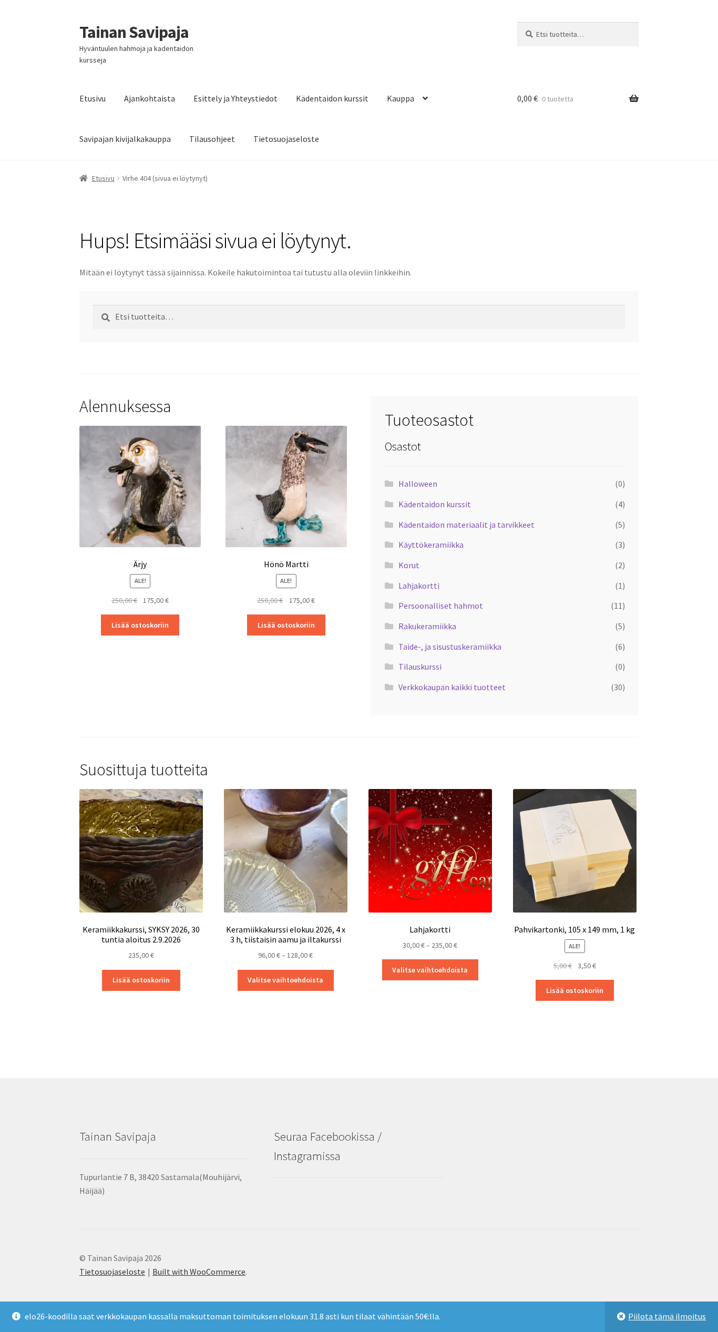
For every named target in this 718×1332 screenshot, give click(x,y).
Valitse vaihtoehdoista (285, 980)
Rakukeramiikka (427, 626)
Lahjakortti (418, 585)
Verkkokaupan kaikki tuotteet (452, 687)
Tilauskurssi (420, 666)
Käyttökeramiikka (431, 544)
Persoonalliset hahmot (440, 605)
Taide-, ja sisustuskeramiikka (449, 646)
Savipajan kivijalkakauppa (125, 139)
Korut (408, 565)
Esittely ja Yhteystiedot (235, 98)
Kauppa (400, 98)
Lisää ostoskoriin (140, 625)
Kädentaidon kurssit (332, 98)
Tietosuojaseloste (286, 139)
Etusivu (92, 98)
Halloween (417, 483)
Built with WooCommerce (198, 1271)
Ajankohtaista (149, 98)
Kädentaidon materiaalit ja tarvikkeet (466, 524)
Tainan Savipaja (134, 32)
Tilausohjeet (212, 139)
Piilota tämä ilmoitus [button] (667, 1316)
